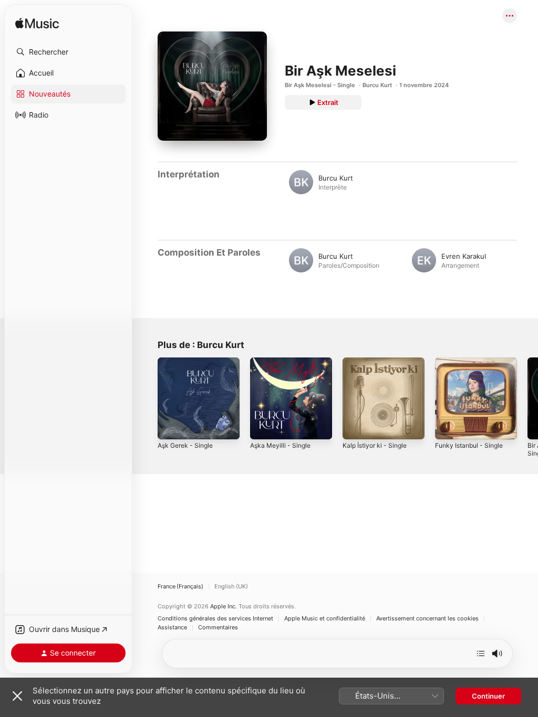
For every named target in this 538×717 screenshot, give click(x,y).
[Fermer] (17, 696)
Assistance (172, 627)
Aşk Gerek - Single (185, 445)
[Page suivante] (527, 398)
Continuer (488, 696)
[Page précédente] (147, 398)
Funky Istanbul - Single (469, 445)
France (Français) (180, 586)
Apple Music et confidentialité (324, 618)
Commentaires (218, 627)
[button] (68, 52)
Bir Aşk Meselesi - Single (320, 85)
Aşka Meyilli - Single (280, 445)
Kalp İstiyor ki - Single (375, 445)
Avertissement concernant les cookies (427, 618)
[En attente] (480, 653)
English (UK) (231, 586)
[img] (37, 24)
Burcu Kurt (377, 85)
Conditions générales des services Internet (215, 618)
